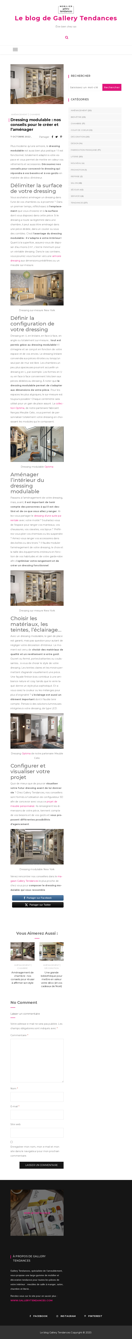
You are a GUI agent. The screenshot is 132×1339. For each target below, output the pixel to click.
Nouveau (76, 163)
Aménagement (19, 114)
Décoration (51, 968)
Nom (14, 1088)
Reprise (75, 176)
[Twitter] (56, 136)
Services (76, 196)
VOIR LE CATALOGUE (37, 1213)
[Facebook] (52, 136)
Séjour (75, 189)
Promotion (77, 170)
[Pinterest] (61, 136)
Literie (74, 156)
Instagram (68, 1316)
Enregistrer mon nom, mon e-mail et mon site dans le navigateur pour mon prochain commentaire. (34, 1151)
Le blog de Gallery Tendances (66, 18)
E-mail (14, 1106)
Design (75, 143)
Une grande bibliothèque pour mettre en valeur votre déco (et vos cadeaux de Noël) (51, 979)
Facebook (40, 1316)
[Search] (66, 37)
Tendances (77, 202)
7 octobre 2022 (20, 136)
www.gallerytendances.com (31, 1300)
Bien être (76, 117)
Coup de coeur (80, 130)
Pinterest (95, 1316)
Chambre (35, 114)
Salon (74, 183)
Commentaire (19, 1035)
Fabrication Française (84, 150)
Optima (49, 466)
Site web (15, 1124)
